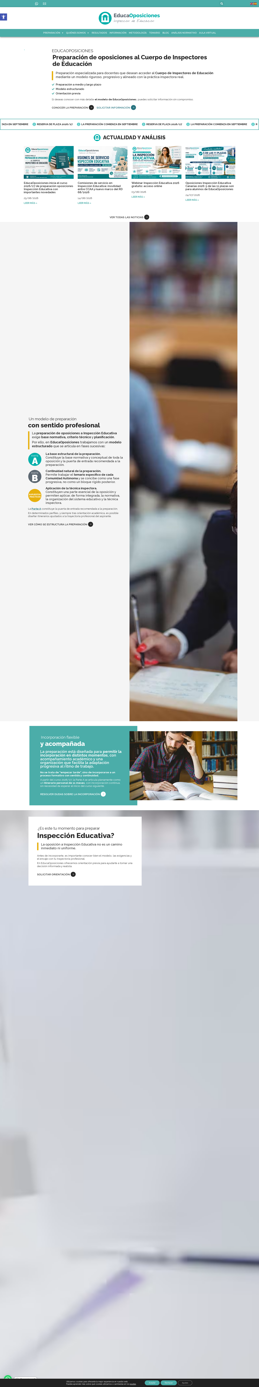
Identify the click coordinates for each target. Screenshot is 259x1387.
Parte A (36, 508)
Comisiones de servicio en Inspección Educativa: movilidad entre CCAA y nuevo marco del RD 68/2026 (100, 187)
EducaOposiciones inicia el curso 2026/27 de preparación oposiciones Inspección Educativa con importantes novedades (48, 187)
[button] (3, 16)
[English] (251, 3)
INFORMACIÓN (117, 33)
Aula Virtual (207, 33)
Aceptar (152, 1383)
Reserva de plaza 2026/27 (21, 124)
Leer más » (30, 203)
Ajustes (185, 1383)
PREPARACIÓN (51, 33)
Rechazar (169, 1383)
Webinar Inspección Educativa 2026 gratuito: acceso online (155, 184)
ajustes (133, 1384)
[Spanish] (255, 3)
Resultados (99, 33)
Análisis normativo (184, 33)
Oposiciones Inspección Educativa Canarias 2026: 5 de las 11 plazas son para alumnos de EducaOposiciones (209, 186)
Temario (154, 33)
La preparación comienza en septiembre (76, 124)
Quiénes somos (76, 33)
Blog (165, 33)
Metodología (138, 33)
